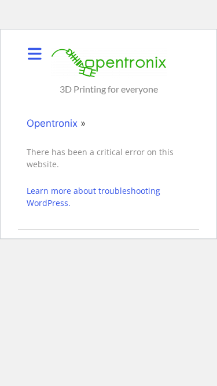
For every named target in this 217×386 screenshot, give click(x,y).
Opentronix (52, 123)
